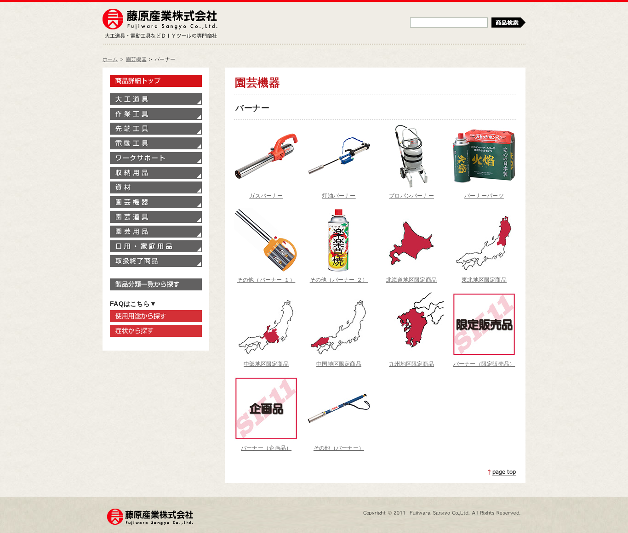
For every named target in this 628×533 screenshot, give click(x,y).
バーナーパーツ (484, 196)
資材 (156, 187)
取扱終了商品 (156, 261)
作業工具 (156, 114)
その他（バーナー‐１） (266, 280)
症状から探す (156, 331)
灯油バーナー (338, 196)
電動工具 (156, 143)
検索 (508, 22)
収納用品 (156, 173)
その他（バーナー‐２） (339, 280)
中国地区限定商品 (338, 364)
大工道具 (156, 99)
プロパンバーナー (411, 196)
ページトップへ (502, 472)
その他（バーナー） (339, 448)
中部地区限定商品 (266, 364)
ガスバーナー (266, 196)
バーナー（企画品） (266, 448)
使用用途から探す (156, 316)
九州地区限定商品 (411, 364)
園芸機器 (136, 59)
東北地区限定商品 (484, 280)
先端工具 (156, 129)
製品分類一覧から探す (156, 284)
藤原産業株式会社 (160, 20)
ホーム (110, 59)
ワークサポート (156, 158)
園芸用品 (156, 232)
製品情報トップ (156, 81)
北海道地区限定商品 (411, 280)
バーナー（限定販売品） (484, 364)
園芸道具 (156, 217)
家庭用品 (156, 246)
